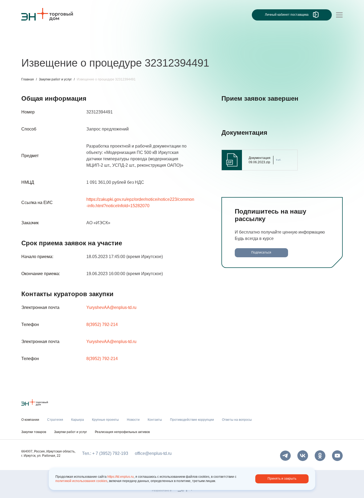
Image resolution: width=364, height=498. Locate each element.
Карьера (56, 47)
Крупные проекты (89, 47)
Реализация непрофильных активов (122, 432)
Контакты (146, 47)
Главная (27, 79)
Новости (121, 47)
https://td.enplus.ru (120, 477)
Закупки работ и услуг (55, 79)
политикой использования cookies (81, 481)
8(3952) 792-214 (102, 324)
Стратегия (31, 47)
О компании (33, 36)
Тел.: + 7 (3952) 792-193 (105, 453)
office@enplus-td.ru (153, 453)
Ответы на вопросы (237, 420)
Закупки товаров (33, 432)
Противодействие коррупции (192, 420)
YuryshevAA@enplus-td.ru (111, 307)
